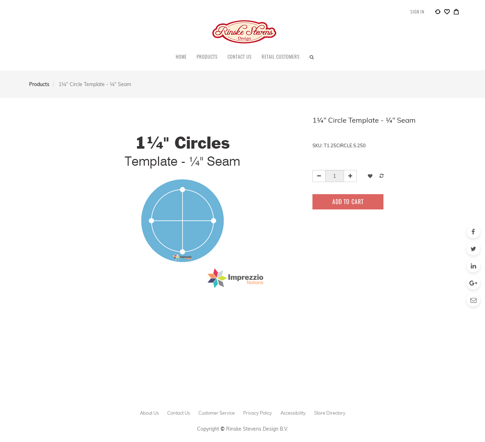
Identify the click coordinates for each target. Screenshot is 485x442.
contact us (178, 413)
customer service (216, 413)
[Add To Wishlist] (370, 176)
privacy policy (257, 413)
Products (39, 84)
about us (149, 413)
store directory (329, 413)
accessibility (293, 413)
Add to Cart (348, 201)
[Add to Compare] (438, 13)
